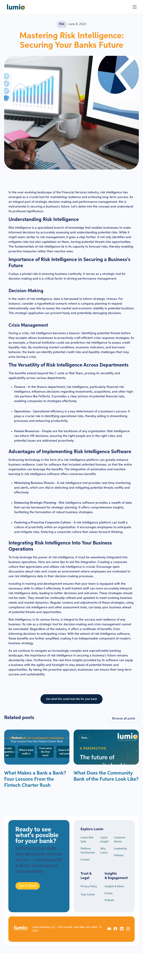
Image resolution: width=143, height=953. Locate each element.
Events (109, 893)
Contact (85, 859)
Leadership (120, 848)
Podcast (109, 900)
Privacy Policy (89, 886)
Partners (119, 855)
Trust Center (88, 894)
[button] (133, 7)
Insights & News (114, 886)
